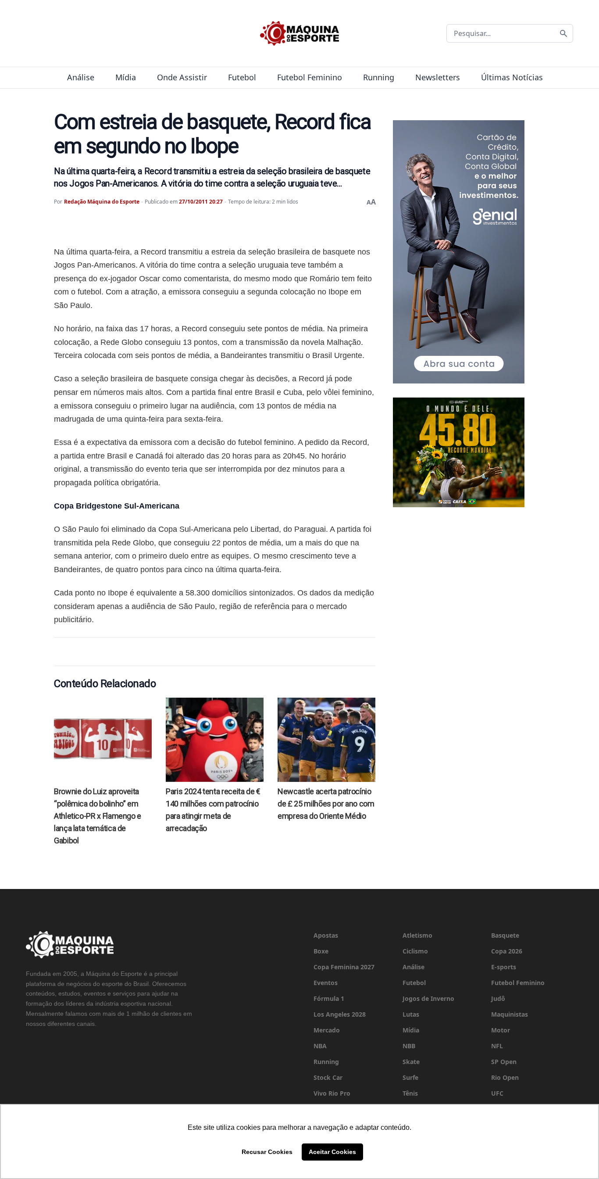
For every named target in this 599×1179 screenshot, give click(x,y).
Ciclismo (415, 951)
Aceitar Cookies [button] (332, 1151)
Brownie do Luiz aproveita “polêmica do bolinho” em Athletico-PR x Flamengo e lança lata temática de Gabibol (97, 816)
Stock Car (328, 1077)
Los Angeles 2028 (340, 1014)
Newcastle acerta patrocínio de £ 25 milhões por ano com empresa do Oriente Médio (326, 804)
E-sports (503, 967)
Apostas (326, 935)
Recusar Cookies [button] (267, 1151)
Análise (80, 77)
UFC (497, 1093)
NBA (320, 1046)
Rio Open (505, 1077)
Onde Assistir (182, 77)
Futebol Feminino (309, 77)
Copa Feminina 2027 (344, 967)
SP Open (504, 1061)
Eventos (326, 982)
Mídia (125, 77)
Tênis (410, 1093)
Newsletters (437, 77)
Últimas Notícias (512, 77)
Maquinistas (509, 1014)
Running (378, 77)
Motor (500, 1030)
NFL (497, 1046)
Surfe (410, 1077)
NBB (409, 1046)
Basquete (505, 935)
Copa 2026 (506, 951)
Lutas (411, 1014)
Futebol (242, 77)
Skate (411, 1061)
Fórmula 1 (329, 998)
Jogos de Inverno (428, 998)
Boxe (321, 951)
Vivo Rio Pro (332, 1093)
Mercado (327, 1030)
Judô (498, 998)
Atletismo (417, 935)
